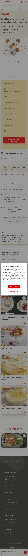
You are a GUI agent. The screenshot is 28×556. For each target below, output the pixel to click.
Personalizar (14, 291)
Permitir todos (14, 286)
